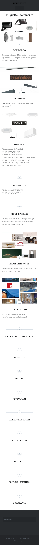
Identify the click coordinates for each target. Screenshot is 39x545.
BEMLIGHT (19, 3)
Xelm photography (19, 541)
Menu (20, 8)
